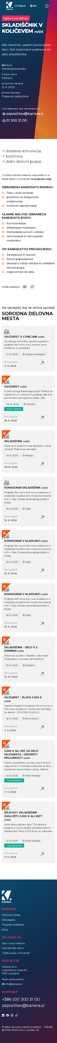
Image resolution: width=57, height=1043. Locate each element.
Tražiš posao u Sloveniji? (16, 952)
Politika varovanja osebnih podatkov (21, 1027)
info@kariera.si (13, 983)
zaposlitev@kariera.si (25, 114)
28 (37, 1030)
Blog (5, 929)
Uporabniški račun (13, 948)
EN (34, 6)
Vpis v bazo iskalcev (13, 943)
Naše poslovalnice (13, 979)
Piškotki (48, 1027)
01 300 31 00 (16, 120)
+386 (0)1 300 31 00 (21, 999)
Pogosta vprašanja (13, 924)
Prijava (21, 6)
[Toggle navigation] (47, 6)
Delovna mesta (11, 914)
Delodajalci (8, 919)
